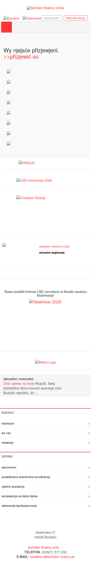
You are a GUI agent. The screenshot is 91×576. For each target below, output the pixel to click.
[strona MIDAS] (45, 361)
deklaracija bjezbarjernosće (19, 506)
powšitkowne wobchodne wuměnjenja (26, 477)
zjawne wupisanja (13, 486)
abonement (52, 18)
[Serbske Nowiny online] (46, 8)
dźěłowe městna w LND (54, 246)
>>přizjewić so (21, 56)
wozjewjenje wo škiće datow (20, 496)
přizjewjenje (75, 18)
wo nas (6, 433)
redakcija (7, 442)
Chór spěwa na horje (19, 383)
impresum (8, 423)
